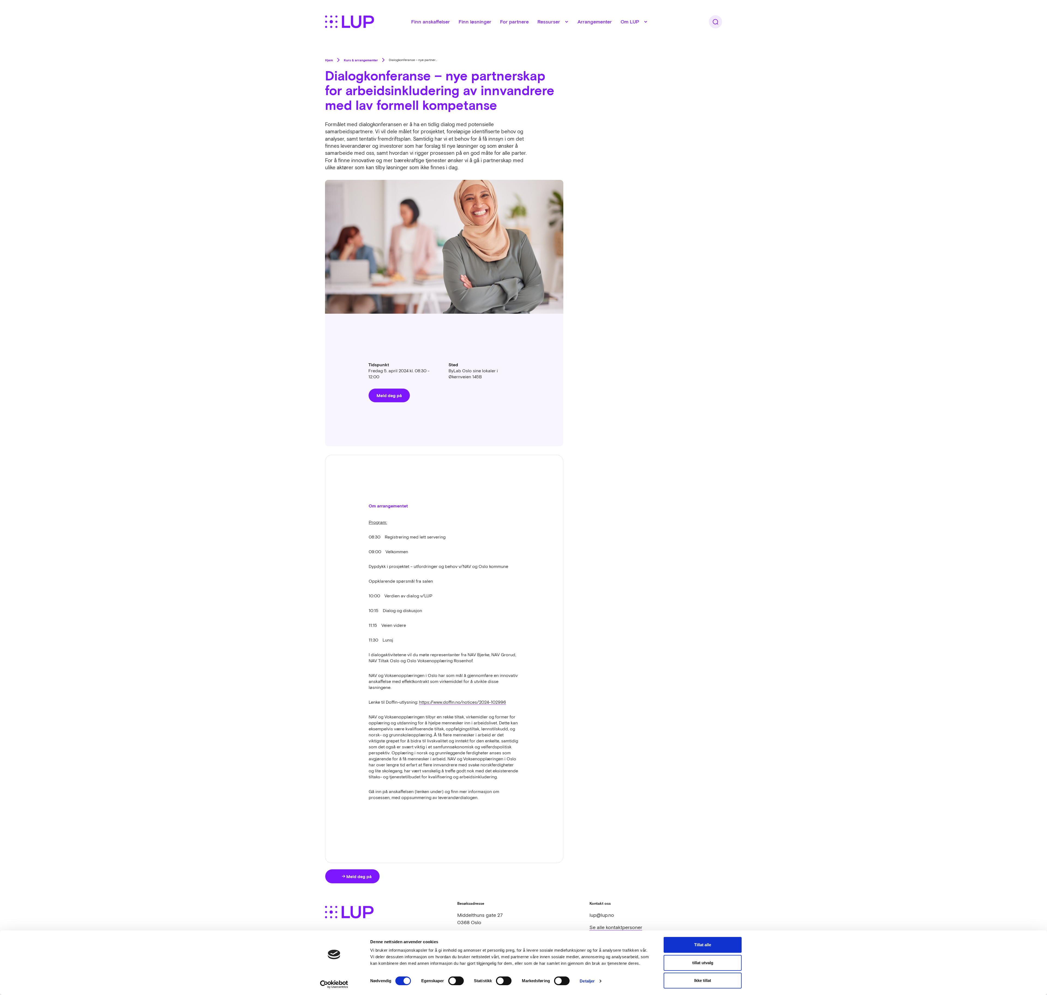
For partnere (514, 22)
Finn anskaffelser (430, 22)
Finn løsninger (475, 22)
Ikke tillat (702, 980)
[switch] (456, 980)
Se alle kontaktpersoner (615, 927)
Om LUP (630, 22)
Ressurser (548, 22)
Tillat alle (702, 944)
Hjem (329, 60)
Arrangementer (594, 22)
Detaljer (587, 981)
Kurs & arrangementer (361, 60)
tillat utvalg (702, 962)
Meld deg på (389, 395)
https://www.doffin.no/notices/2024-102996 (462, 702)
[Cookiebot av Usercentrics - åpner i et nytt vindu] (334, 984)
